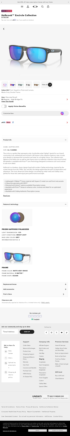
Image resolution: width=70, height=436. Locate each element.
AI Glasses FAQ (27, 376)
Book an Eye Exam (60, 356)
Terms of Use (20, 407)
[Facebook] (46, 332)
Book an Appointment (61, 353)
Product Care (27, 351)
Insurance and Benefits (29, 368)
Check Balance (59, 379)
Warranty (25, 362)
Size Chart (26, 365)
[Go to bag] (48, 6)
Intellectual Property (48, 412)
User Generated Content (9, 416)
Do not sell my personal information (31, 416)
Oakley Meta (42, 383)
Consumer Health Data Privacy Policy (13, 412)
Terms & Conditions (8, 407)
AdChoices (48, 416)
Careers (41, 356)
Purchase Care (27, 371)
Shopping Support (28, 354)
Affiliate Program (44, 345)
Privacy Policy (25, 426)
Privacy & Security (32, 407)
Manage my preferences (9, 431)
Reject (37, 430)
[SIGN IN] (28, 6)
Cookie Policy (58, 416)
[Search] (42, 6)
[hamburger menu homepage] (22, 6)
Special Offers (43, 386)
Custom (41, 381)
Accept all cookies (57, 430)
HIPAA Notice (27, 374)
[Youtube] (61, 332)
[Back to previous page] (1, 26)
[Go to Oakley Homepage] (35, 6)
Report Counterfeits (33, 412)
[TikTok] (67, 332)
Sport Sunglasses (44, 365)
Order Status (26, 345)
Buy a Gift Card (59, 376)
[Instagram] (51, 332)
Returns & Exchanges (29, 348)
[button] (1, 2)
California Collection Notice (48, 407)
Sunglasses (42, 362)
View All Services (60, 345)
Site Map (41, 353)
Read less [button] (6, 196)
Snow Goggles (43, 378)
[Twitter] (56, 332)
